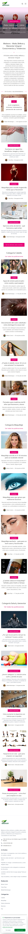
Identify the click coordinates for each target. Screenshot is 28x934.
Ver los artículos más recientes (14, 245)
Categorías (5, 894)
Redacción (4, 881)
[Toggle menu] (25, 4)
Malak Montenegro (6, 890)
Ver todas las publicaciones (14, 256)
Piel (14, 101)
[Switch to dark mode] (22, 3)
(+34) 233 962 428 (7, 843)
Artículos (4, 850)
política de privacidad (7, 927)
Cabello (14, 277)
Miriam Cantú (4, 884)
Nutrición (3, 906)
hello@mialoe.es (7, 845)
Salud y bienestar (14, 21)
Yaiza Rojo (4, 887)
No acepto (8, 930)
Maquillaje (14, 184)
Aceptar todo (20, 930)
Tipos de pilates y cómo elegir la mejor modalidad (13, 876)
